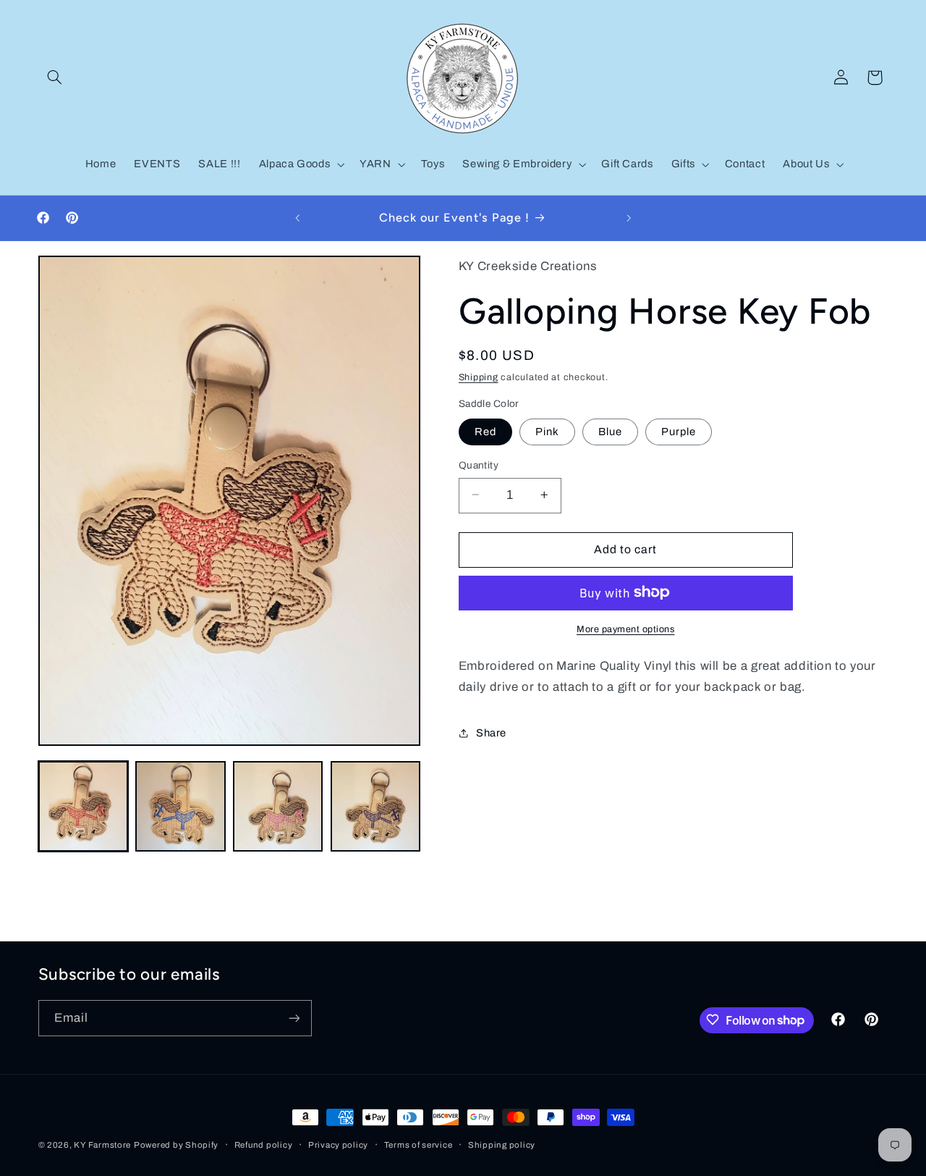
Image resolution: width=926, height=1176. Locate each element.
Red (485, 431)
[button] (55, 77)
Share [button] (491, 733)
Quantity (478, 464)
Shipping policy (501, 1145)
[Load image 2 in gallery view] (180, 806)
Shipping (478, 376)
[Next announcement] (629, 217)
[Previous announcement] (297, 217)
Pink (547, 431)
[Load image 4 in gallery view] (375, 806)
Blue (610, 431)
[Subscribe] (293, 1018)
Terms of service (418, 1145)
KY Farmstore (102, 1145)
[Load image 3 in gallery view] (278, 806)
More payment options (626, 628)
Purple (678, 431)
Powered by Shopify (176, 1145)
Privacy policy (338, 1145)
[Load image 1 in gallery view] (83, 806)
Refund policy (263, 1145)
